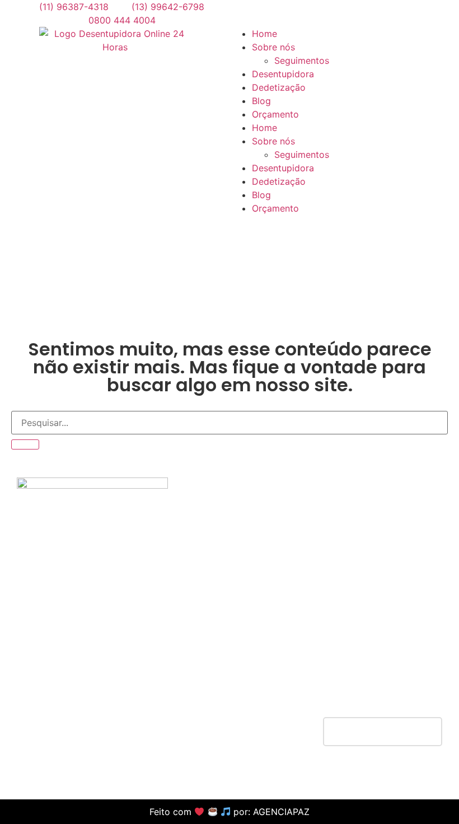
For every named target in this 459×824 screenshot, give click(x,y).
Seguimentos (301, 154)
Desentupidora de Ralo (393, 632)
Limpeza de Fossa (230, 685)
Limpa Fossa (371, 672)
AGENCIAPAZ (281, 811)
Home (264, 33)
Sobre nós (273, 141)
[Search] (25, 444)
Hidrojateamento (227, 645)
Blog (261, 100)
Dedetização (279, 87)
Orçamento (275, 114)
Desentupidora (283, 73)
